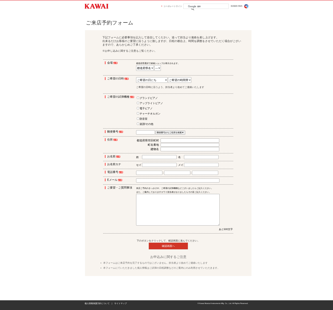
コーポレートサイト (172, 6)
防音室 (143, 118)
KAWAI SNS (236, 6)
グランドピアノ (149, 97)
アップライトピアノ (151, 103)
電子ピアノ (146, 108)
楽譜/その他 (146, 123)
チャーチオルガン (150, 113)
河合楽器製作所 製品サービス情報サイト (96, 6)
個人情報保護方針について (97, 303)
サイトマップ (120, 303)
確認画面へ (168, 245)
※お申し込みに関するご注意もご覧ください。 (129, 50)
